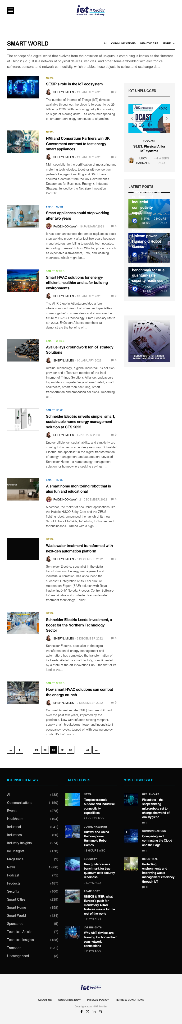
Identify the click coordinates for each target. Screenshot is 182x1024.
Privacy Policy (98, 999)
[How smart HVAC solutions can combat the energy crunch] (23, 692)
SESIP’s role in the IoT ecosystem (74, 84)
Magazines (15, 859)
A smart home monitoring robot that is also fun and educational (78, 488)
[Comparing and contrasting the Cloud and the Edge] (131, 836)
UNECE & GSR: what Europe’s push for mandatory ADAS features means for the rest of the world (99, 905)
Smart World (16, 915)
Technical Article (19, 931)
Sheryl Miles (63, 92)
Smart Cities (55, 271)
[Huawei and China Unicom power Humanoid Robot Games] (72, 831)
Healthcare (149, 43)
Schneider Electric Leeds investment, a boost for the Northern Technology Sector (79, 625)
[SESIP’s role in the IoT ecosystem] (23, 87)
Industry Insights (19, 842)
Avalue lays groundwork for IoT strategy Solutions (79, 349)
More (167, 43)
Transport (14, 947)
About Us (45, 999)
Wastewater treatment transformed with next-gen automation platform (79, 548)
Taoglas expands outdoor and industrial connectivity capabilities (146, 202)
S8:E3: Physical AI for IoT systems (149, 148)
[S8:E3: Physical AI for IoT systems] (149, 118)
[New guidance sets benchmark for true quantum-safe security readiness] (72, 864)
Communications (123, 43)
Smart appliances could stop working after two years (77, 215)
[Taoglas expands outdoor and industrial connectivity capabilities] (72, 799)
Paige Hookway (65, 226)
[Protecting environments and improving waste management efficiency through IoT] (131, 864)
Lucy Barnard (143, 160)
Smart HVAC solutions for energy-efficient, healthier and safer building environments (77, 282)
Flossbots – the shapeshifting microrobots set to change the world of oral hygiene (155, 808)
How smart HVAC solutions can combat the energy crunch (79, 691)
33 (70, 750)
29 (36, 750)
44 (87, 750)
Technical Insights (20, 939)
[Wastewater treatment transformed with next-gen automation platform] (23, 549)
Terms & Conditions (129, 999)
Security (13, 891)
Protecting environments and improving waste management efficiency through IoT (158, 873)
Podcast (149, 140)
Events (12, 810)
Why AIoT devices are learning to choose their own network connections (100, 939)
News (50, 78)
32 (62, 750)
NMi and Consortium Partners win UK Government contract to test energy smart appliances (78, 143)
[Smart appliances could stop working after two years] (23, 216)
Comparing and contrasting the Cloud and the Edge (157, 840)
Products (13, 883)
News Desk (145, 220)
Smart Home (55, 206)
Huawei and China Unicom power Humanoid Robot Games (147, 238)
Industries (14, 834)
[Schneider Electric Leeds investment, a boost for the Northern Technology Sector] (23, 623)
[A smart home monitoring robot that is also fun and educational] (23, 489)
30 (45, 750)
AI (105, 43)
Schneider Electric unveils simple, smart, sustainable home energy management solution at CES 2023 (80, 421)
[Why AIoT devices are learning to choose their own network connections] (72, 932)
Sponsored (15, 923)
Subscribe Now (69, 999)
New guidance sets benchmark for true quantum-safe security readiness (148, 272)
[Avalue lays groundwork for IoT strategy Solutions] (23, 350)
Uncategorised (18, 955)
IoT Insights (15, 851)
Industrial (14, 826)
